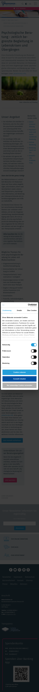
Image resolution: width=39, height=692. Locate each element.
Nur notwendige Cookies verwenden (19, 385)
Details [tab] (19, 310)
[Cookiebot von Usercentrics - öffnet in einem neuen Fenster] (28, 305)
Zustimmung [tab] (6, 310)
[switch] (34, 351)
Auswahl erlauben (19, 379)
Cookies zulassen (19, 372)
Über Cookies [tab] (32, 310)
